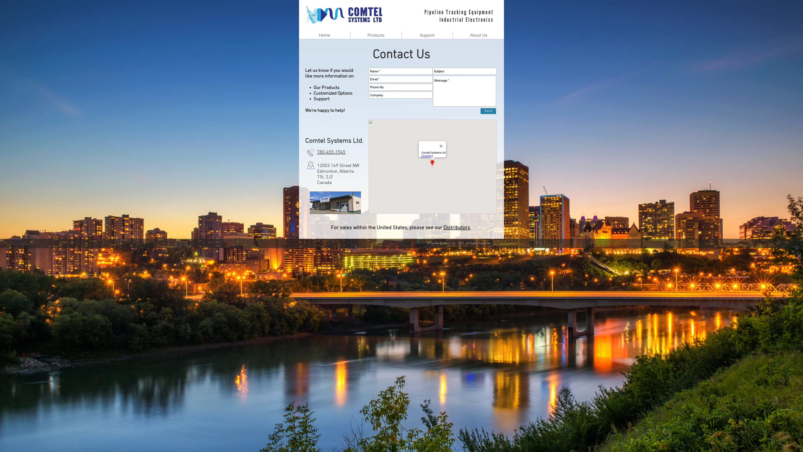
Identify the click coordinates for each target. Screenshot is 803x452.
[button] (376, 35)
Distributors (457, 228)
